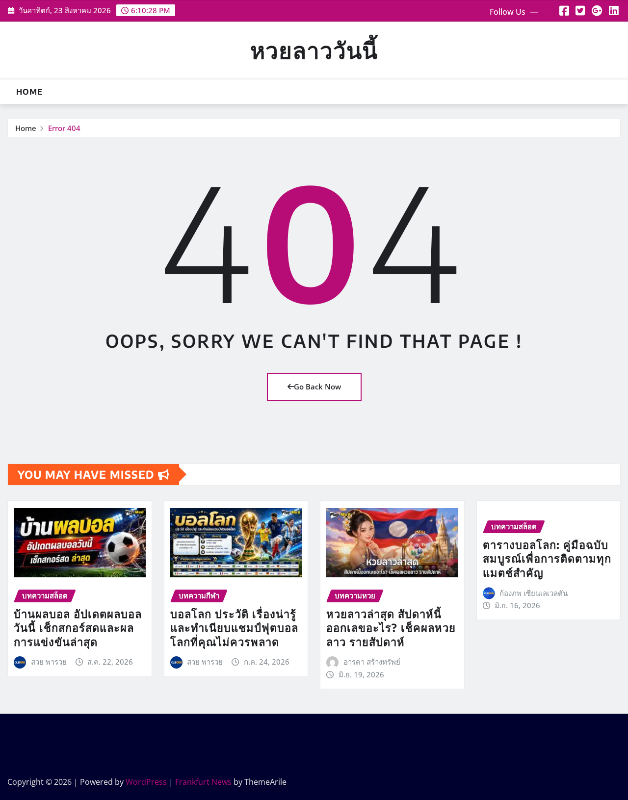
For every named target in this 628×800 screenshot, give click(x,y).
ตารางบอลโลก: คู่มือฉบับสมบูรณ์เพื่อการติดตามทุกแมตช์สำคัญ (547, 558)
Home (29, 92)
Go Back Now (317, 386)
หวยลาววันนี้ (314, 50)
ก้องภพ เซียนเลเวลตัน (533, 593)
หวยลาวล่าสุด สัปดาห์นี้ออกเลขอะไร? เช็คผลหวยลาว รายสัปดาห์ (391, 627)
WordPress (146, 781)
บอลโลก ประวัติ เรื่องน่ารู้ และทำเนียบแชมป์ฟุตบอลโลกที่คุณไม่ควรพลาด (234, 627)
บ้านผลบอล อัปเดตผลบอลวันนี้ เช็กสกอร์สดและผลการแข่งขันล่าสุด (78, 627)
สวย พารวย (49, 662)
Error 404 (64, 128)
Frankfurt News (203, 781)
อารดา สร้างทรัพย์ (371, 662)
